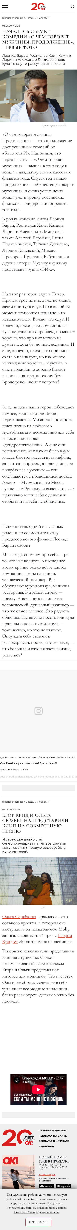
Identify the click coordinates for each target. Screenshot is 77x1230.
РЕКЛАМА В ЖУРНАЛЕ (54, 1141)
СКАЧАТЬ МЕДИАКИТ (53, 1130)
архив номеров (47, 1174)
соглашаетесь (46, 1207)
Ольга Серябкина (19, 916)
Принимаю (38, 1222)
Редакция (46, 1146)
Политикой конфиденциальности (36, 1212)
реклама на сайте (53, 1135)
